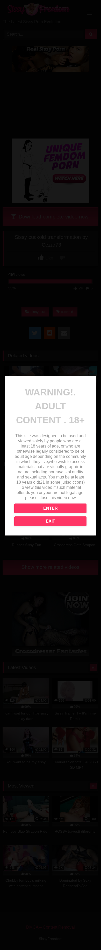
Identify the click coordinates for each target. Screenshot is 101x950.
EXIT (50, 521)
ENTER (50, 508)
